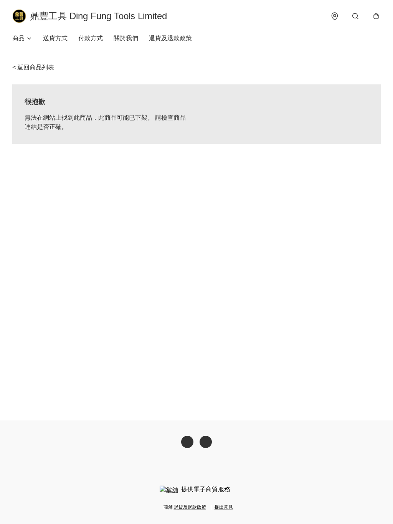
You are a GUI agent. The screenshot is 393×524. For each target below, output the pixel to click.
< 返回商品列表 (33, 67)
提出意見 (224, 507)
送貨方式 (55, 38)
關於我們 (126, 38)
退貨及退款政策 (170, 38)
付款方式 (90, 38)
